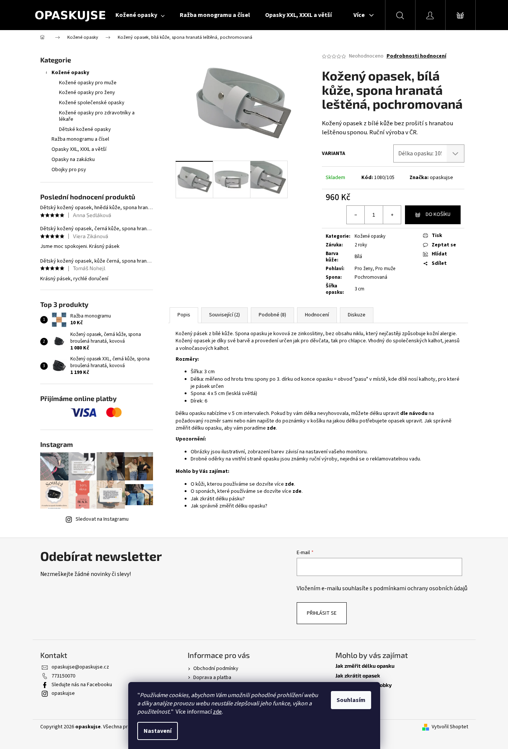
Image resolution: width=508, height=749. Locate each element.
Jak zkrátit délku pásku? (218, 499)
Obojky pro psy (69, 169)
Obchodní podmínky (215, 668)
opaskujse (441, 177)
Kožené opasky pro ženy (87, 92)
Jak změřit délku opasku (364, 665)
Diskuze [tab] (356, 315)
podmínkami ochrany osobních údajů (420, 588)
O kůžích (345, 694)
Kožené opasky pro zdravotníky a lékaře (97, 116)
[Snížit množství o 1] (356, 215)
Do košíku (438, 214)
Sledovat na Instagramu (102, 519)
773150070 (63, 676)
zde (217, 712)
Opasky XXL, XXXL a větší (79, 149)
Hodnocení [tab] (317, 315)
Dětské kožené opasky (85, 129)
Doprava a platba (212, 677)
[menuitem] (140, 15)
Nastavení (157, 731)
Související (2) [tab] (224, 315)
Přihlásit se (322, 613)
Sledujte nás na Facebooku (82, 684)
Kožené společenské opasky (91, 102)
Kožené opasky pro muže (88, 83)
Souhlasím (351, 700)
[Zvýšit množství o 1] (392, 215)
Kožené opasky (70, 72)
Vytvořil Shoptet (450, 727)
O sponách (348, 704)
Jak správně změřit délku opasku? (229, 506)
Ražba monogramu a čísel (80, 139)
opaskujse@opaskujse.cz (80, 667)
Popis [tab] (183, 315)
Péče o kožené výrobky (363, 685)
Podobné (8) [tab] (272, 315)
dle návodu (414, 413)
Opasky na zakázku (73, 159)
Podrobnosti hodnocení (416, 56)
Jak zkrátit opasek (357, 675)
